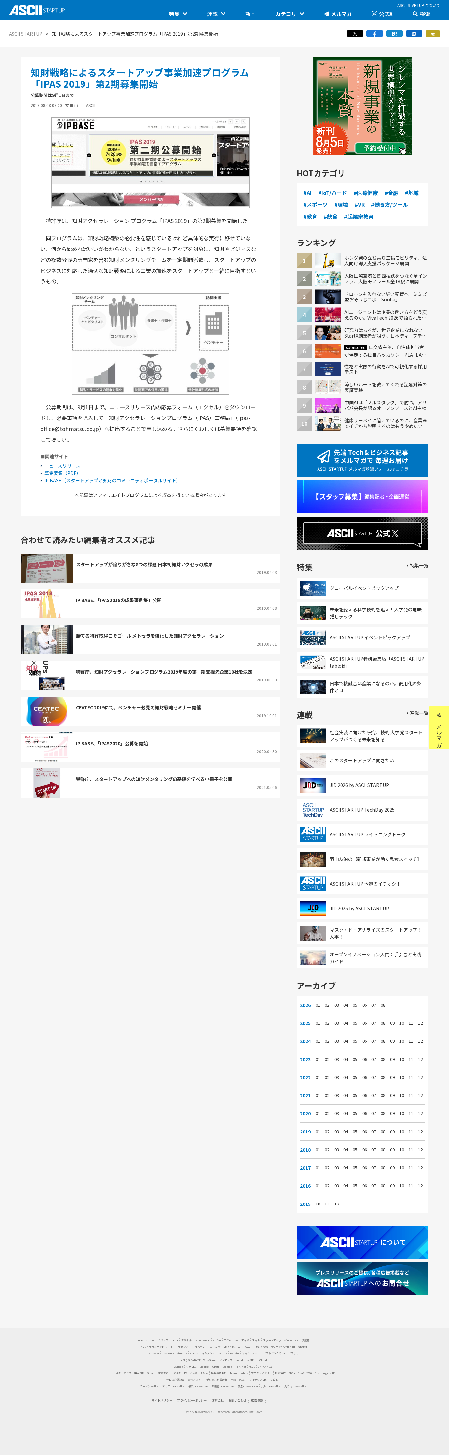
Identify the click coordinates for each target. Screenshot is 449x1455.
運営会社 (218, 1400)
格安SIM (139, 1373)
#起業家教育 (359, 216)
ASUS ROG (262, 1346)
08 (383, 1005)
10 (401, 1023)
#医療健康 (366, 193)
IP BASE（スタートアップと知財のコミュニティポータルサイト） (112, 480)
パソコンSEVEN (280, 1346)
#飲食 (331, 216)
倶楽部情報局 (219, 1373)
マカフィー (184, 1346)
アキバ (245, 1340)
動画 (250, 14)
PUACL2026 (305, 1373)
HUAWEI (154, 1353)
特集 (174, 14)
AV (236, 1340)
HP (293, 1346)
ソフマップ (225, 1360)
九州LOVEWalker (271, 1386)
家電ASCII (164, 1373)
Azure (223, 1353)
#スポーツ (315, 204)
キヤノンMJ (209, 1353)
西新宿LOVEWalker (223, 1386)
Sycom (249, 1346)
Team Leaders (239, 1373)
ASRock (178, 1366)
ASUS (252, 1366)
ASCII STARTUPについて (418, 5)
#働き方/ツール (389, 204)
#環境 (341, 204)
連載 (212, 14)
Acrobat (194, 1353)
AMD (226, 1346)
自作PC (228, 1340)
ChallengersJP (325, 1373)
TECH (174, 1340)
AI (147, 1340)
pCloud (262, 1360)
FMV (143, 1346)
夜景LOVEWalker (248, 1386)
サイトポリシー (162, 1400)
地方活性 (280, 1373)
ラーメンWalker (149, 1386)
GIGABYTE (194, 1360)
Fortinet (240, 1366)
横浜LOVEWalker (198, 1386)
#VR (360, 204)
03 (336, 1005)
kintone (182, 1353)
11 (411, 1023)
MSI (182, 1360)
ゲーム (288, 1340)
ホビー (217, 1340)
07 (373, 1005)
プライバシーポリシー (192, 1400)
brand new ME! (245, 1360)
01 (318, 1005)
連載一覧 (419, 713)
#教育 (310, 216)
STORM (302, 1346)
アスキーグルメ (199, 1373)
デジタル (186, 1340)
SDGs (292, 1373)
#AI (307, 193)
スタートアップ (272, 1340)
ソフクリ (293, 1353)
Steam (151, 1373)
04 (345, 1005)
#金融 (391, 193)
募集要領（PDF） (62, 473)
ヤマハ (246, 1353)
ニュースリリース (62, 466)
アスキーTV (180, 1373)
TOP (140, 1340)
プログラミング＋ (261, 1373)
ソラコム (191, 1366)
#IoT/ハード (332, 193)
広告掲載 (257, 1400)
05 (355, 1005)
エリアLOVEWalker (173, 1386)
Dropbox (204, 1366)
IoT (153, 1340)
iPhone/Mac (202, 1340)
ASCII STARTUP (25, 33)
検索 (425, 14)
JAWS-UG (168, 1353)
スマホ (256, 1340)
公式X (386, 14)
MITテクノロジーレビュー (265, 1379)
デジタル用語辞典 (216, 1379)
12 (420, 1023)
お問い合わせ (237, 1400)
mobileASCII (238, 1379)
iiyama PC (214, 1346)
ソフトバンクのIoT (274, 1353)
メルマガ (341, 14)
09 (392, 1023)
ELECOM (199, 1346)
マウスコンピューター (162, 1346)
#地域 (412, 193)
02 (327, 1005)
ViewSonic (209, 1360)
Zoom (256, 1353)
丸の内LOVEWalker (295, 1386)
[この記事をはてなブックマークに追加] (394, 35)
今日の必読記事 (175, 1379)
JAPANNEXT (265, 1366)
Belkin (234, 1353)
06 (364, 1005)
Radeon (237, 1346)
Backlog (227, 1366)
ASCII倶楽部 (302, 1340)
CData (215, 1366)
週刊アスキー (195, 1379)
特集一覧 (419, 565)
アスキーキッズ (122, 1373)
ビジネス (163, 1340)
